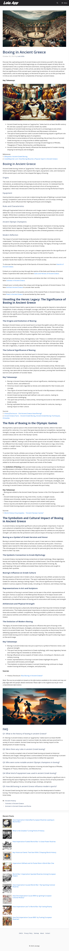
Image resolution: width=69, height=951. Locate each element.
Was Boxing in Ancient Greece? (32, 676)
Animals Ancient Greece (14, 287)
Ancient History (10, 801)
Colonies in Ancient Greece (15, 280)
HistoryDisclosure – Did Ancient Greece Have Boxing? (23, 413)
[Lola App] (11, 3)
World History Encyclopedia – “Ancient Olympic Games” (24, 513)
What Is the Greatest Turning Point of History (28, 831)
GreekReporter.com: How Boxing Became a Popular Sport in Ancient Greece (31, 159)
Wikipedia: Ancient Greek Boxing (15, 156)
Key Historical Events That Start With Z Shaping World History (34, 852)
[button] (57, 3)
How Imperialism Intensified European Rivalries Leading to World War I (33, 821)
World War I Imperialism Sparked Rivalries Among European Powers (34, 875)
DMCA (21, 933)
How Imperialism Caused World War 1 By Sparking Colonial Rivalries (34, 886)
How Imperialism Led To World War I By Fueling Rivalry (32, 906)
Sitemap (36, 933)
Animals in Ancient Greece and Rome (18, 806)
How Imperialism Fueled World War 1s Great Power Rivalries (34, 841)
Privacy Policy (28, 933)
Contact (47, 933)
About (42, 933)
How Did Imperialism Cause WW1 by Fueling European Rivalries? (32, 918)
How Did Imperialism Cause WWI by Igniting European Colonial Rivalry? (32, 897)
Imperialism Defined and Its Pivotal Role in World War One (33, 863)
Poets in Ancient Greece (14, 294)
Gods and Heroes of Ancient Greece (46, 273)
